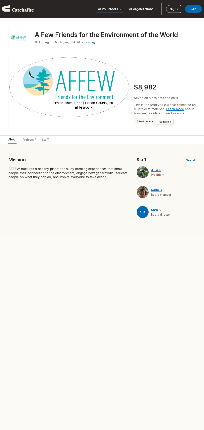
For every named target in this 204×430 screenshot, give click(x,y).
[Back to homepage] (18, 9)
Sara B (156, 210)
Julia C (156, 170)
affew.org (88, 42)
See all (191, 160)
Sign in (174, 9)
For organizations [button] (142, 9)
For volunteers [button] (109, 9)
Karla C (156, 190)
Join (193, 9)
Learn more (175, 109)
